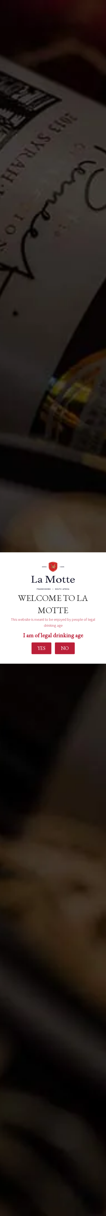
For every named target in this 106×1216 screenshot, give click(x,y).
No (65, 648)
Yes (41, 648)
